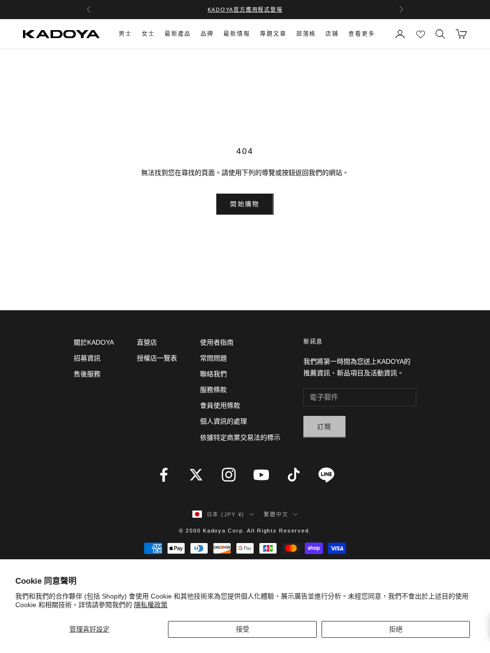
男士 (125, 34)
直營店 (147, 342)
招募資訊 (87, 358)
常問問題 (213, 358)
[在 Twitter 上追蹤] (196, 474)
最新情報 (236, 34)
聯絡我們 (213, 374)
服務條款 (213, 389)
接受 (242, 629)
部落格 (306, 34)
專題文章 (273, 34)
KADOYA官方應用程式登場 (245, 9)
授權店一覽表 (157, 358)
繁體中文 (276, 514)
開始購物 (244, 203)
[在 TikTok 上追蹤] (293, 474)
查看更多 (361, 34)
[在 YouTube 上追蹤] (261, 474)
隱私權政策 (150, 605)
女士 (148, 34)
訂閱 (324, 426)
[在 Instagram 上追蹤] (228, 474)
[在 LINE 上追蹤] (326, 474)
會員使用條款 (220, 405)
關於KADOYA (94, 342)
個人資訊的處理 (223, 421)
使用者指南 (217, 342)
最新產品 (178, 34)
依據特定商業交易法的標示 (240, 437)
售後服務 (87, 374)
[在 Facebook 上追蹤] (163, 474)
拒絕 (395, 629)
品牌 (207, 34)
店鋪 (332, 34)
